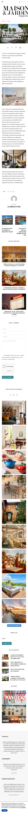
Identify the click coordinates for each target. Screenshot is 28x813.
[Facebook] (25, 37)
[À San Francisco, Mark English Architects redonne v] (14, 512)
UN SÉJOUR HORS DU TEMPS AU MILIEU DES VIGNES (7, 230)
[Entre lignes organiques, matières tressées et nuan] (14, 487)
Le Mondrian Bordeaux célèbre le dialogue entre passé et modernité (14, 288)
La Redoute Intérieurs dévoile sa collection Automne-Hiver (17, 656)
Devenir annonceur (14, 794)
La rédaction (7, 41)
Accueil (3, 21)
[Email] (25, 41)
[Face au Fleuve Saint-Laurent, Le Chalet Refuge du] (14, 611)
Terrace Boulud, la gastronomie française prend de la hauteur (14, 264)
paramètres (23, 807)
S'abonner (14, 773)
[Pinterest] (25, 39)
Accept (4, 810)
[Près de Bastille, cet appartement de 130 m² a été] (14, 413)
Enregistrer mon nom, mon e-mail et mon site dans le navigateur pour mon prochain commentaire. (13, 357)
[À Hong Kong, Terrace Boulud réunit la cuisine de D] (14, 537)
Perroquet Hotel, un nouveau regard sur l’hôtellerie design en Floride (14, 313)
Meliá (7, 53)
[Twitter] (12, 47)
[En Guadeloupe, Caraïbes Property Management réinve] (14, 586)
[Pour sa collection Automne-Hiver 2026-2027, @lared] (14, 437)
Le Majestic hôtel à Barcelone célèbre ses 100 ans (21, 232)
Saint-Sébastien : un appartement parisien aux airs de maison (18, 663)
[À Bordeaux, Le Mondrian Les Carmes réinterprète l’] (14, 561)
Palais (12, 75)
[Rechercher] (19, 1)
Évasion (8, 21)
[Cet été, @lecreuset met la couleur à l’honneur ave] (14, 462)
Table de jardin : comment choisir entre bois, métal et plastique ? (18, 678)
